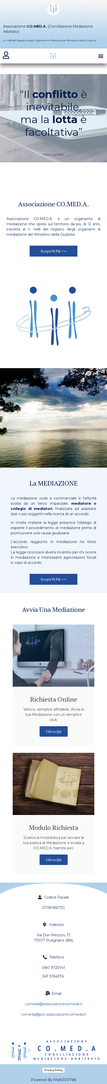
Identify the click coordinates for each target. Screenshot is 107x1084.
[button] (101, 56)
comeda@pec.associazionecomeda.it (53, 1014)
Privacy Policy (53, 1070)
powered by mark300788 (53, 1080)
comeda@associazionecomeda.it (53, 1004)
